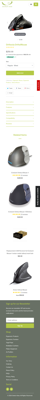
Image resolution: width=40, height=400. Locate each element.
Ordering (8, 364)
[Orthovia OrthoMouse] (18, 39)
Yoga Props (9, 342)
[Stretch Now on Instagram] (11, 389)
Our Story (9, 361)
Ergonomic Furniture (12, 339)
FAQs (8, 373)
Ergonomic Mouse (18, 80)
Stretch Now (16, 395)
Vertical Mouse (16, 82)
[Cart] (36, 4)
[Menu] (31, 4)
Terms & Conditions (12, 379)
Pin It (28, 88)
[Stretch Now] (7, 4)
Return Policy (10, 370)
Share (19, 88)
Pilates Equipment (11, 349)
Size (7, 61)
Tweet (10, 88)
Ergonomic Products (12, 336)
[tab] (20, 102)
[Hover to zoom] (20, 22)
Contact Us (9, 367)
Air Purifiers (9, 352)
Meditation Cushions (12, 345)
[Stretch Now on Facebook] (7, 389)
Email (10, 93)
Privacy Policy (10, 376)
